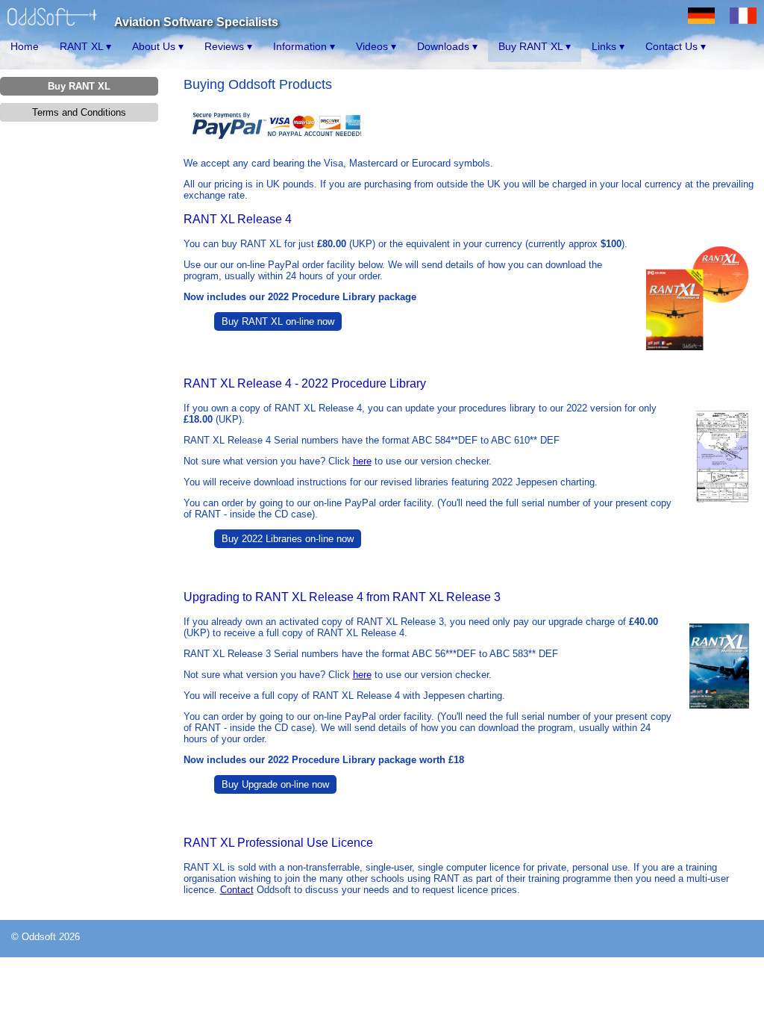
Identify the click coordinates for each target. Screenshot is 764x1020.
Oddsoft (39, 936)
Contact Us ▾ (675, 46)
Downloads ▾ (447, 46)
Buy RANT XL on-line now (278, 321)
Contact (237, 889)
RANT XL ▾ (85, 46)
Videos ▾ (376, 46)
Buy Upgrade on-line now (275, 784)
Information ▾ (304, 46)
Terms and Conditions (79, 112)
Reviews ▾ (228, 46)
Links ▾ (608, 46)
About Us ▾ (158, 46)
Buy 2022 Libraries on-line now (288, 538)
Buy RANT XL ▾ (534, 46)
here (362, 461)
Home (24, 46)
